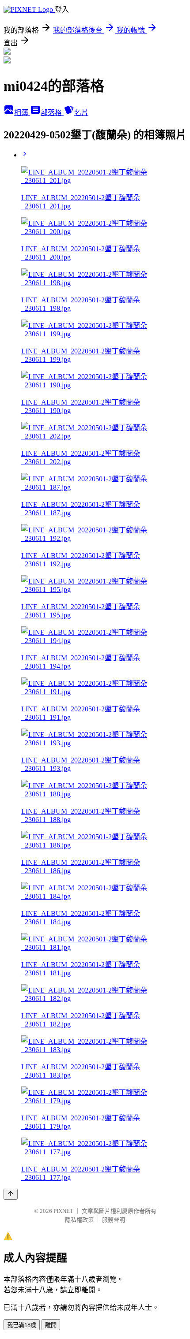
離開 (51, 1325)
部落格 (52, 112)
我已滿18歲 (21, 1325)
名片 (81, 112)
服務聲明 (113, 1219)
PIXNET (63, 1211)
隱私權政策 (79, 1219)
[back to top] (11, 1194)
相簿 (22, 112)
